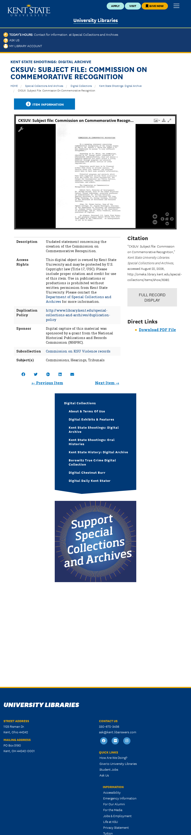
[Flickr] (115, 741)
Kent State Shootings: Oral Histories (92, 441)
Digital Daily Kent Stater (90, 480)
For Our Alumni (114, 803)
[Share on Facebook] (23, 374)
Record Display (152, 297)
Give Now (156, 5)
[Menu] (176, 6)
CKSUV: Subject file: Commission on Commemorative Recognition (56, 90)
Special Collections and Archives (44, 85)
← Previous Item (47, 382)
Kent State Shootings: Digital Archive (120, 85)
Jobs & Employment (117, 815)
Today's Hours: (63, 34)
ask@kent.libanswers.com (117, 731)
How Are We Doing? (113, 757)
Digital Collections (81, 85)
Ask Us (13, 39)
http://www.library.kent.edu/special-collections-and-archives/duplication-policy (78, 315)
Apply (115, 5)
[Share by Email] (72, 374)
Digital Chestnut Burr (87, 472)
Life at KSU (110, 821)
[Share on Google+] (48, 374)
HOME (14, 85)
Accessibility (112, 792)
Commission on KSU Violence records (78, 351)
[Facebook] (104, 741)
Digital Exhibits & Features (91, 419)
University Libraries (95, 19)
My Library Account (25, 45)
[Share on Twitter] (36, 374)
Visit (132, 5)
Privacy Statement (116, 827)
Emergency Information (119, 798)
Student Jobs (108, 769)
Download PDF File (157, 329)
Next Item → (107, 382)
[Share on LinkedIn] (60, 374)
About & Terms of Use (87, 411)
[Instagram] (127, 741)
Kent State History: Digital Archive (98, 452)
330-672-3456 (109, 726)
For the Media (112, 809)
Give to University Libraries (118, 763)
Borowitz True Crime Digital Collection (92, 462)
